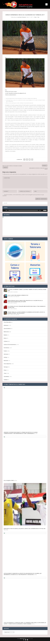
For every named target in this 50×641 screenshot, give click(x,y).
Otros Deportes (16, 296)
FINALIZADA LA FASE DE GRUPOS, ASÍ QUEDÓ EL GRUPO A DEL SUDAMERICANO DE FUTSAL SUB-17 (25, 529)
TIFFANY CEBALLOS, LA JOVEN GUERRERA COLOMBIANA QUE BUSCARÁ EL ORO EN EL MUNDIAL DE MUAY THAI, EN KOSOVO (26, 312)
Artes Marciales (7, 322)
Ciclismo (6, 341)
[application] (24, 210)
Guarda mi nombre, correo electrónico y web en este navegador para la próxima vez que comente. (23, 195)
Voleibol (5, 379)
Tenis (35, 17)
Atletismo (15, 303)
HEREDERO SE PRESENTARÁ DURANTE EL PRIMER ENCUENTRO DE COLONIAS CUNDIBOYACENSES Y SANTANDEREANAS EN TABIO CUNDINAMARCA (21, 433)
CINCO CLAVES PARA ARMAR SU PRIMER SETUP (18, 295)
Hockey (5, 357)
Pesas (5, 370)
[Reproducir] (4, 210)
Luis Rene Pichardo (21, 17)
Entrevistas (6, 347)
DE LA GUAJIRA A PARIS (9, 480)
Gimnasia (6, 354)
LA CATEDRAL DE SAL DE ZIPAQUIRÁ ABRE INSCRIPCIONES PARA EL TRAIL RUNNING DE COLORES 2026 (26, 307)
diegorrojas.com (23, 638)
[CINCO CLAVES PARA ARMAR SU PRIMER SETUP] (5, 296)
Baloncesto (6, 331)
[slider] (23, 210)
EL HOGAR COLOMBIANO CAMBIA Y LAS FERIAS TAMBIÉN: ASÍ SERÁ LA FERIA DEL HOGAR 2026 (27, 290)
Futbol (5, 351)
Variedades (15, 291)
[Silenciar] (42, 210)
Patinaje (6, 367)
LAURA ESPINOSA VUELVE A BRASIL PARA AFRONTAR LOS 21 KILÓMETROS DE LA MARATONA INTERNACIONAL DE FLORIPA (25, 301)
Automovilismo (7, 328)
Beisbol (5, 335)
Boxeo (5, 338)
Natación (6, 360)
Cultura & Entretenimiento (10, 344)
